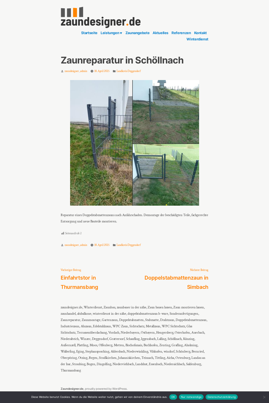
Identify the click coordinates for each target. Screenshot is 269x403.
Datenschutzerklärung (222, 396)
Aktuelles (160, 33)
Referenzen (181, 33)
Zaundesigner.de (72, 389)
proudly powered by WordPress (106, 389)
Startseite (89, 33)
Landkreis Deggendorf (129, 71)
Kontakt (200, 33)
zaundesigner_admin (76, 71)
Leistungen (110, 33)
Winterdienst (197, 39)
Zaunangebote (137, 33)
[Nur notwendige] (264, 397)
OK (173, 396)
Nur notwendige (191, 396)
